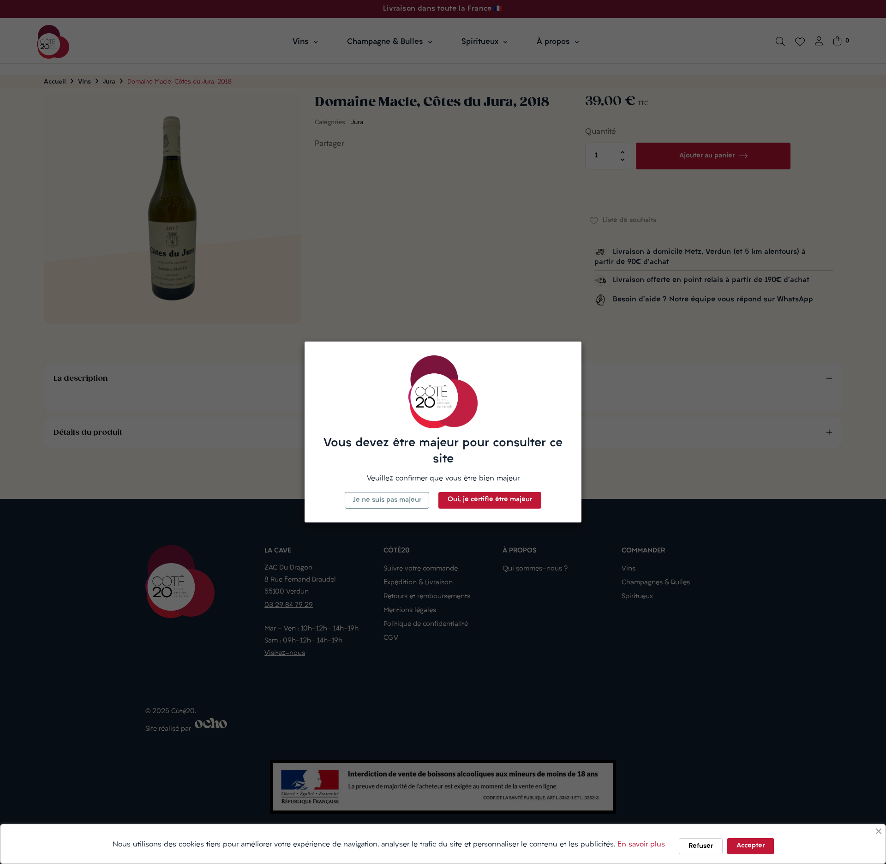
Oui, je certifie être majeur (490, 499)
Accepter (750, 845)
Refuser (700, 846)
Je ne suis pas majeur (387, 500)
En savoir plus (641, 844)
